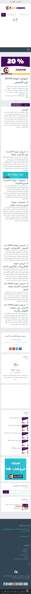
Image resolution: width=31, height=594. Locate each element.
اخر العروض (25, 549)
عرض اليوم (11, 92)
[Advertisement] (15, 33)
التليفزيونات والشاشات (23, 90)
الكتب (5, 90)
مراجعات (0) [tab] (16, 104)
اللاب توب (26, 92)
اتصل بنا (26, 553)
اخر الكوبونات (25, 551)
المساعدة (26, 557)
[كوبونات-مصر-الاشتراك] (15, 175)
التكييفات (9, 88)
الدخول (17, 1)
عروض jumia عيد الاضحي (18, 95)
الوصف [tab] (25, 104)
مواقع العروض (21, 93)
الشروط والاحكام (24, 555)
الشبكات (9, 90)
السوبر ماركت (14, 90)
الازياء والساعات (20, 88)
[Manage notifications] (27, 590)
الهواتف (16, 92)
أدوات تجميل (20, 86)
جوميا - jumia (16, 339)
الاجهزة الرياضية (13, 86)
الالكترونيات (14, 88)
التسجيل (11, 1)
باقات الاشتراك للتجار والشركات (21, 559)
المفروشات (20, 92)
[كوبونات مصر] (15, 7)
